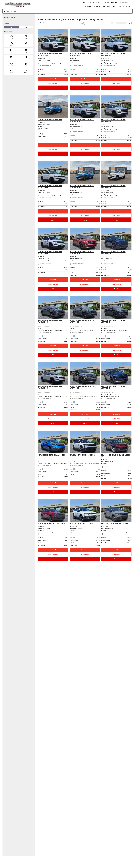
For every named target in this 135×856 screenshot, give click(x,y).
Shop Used (106, 6)
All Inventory (88, 6)
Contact (128, 6)
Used (26, 27)
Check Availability (53, 83)
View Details (53, 79)
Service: (103, 2)
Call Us (53, 88)
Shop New (97, 6)
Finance (114, 6)
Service (121, 6)
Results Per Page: (106, 23)
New (11, 27)
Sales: (88, 2)
